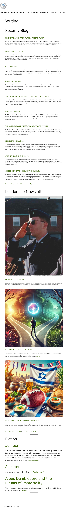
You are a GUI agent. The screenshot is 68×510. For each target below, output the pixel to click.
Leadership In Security (11, 506)
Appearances (44, 12)
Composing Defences (14, 51)
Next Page (30, 184)
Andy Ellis (62, 12)
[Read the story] (33, 460)
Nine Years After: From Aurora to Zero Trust (24, 38)
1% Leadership (4, 12)
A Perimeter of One (13, 66)
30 (27, 431)
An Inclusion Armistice (15, 279)
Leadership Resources (18, 12)
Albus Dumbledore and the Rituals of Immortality (28, 480)
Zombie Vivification (13, 81)
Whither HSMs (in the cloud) (17, 156)
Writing (53, 12)
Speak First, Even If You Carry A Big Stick (22, 420)
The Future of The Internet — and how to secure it (27, 96)
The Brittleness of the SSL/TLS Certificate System (26, 126)
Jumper (12, 445)
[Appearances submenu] (48, 12)
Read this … (39, 285)
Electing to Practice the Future (19, 350)
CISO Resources (32, 12)
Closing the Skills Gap (15, 141)
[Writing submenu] (56, 12)
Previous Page (9, 184)
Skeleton (12, 467)
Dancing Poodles (12, 111)
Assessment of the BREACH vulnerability (22, 171)
